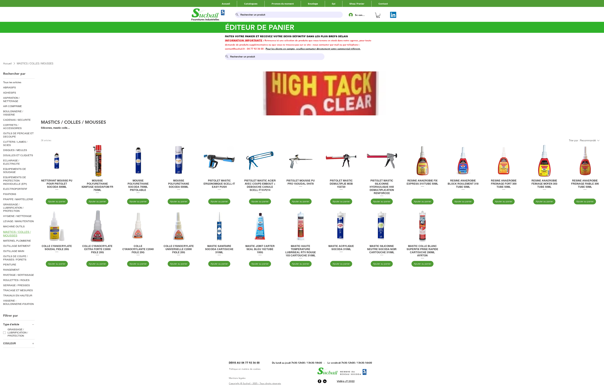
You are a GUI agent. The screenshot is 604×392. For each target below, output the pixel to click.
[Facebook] (319, 381)
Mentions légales (237, 378)
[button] (378, 15)
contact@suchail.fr (235, 48)
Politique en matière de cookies (244, 369)
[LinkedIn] (393, 15)
